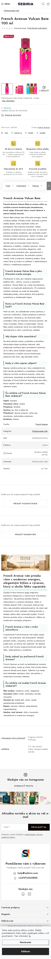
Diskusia (35, 185)
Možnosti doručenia (13, 115)
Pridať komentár (25, 534)
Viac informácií (8, 100)
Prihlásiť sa (38, 827)
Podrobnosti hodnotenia (37, 28)
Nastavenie (25, 942)
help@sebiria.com (28, 873)
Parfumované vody (40, 431)
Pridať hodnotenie (25, 503)
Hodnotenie (21, 185)
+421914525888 (28, 878)
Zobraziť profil (24, 786)
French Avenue (44, 127)
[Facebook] (23, 894)
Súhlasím (25, 951)
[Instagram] (29, 894)
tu (30, 936)
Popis (8, 185)
